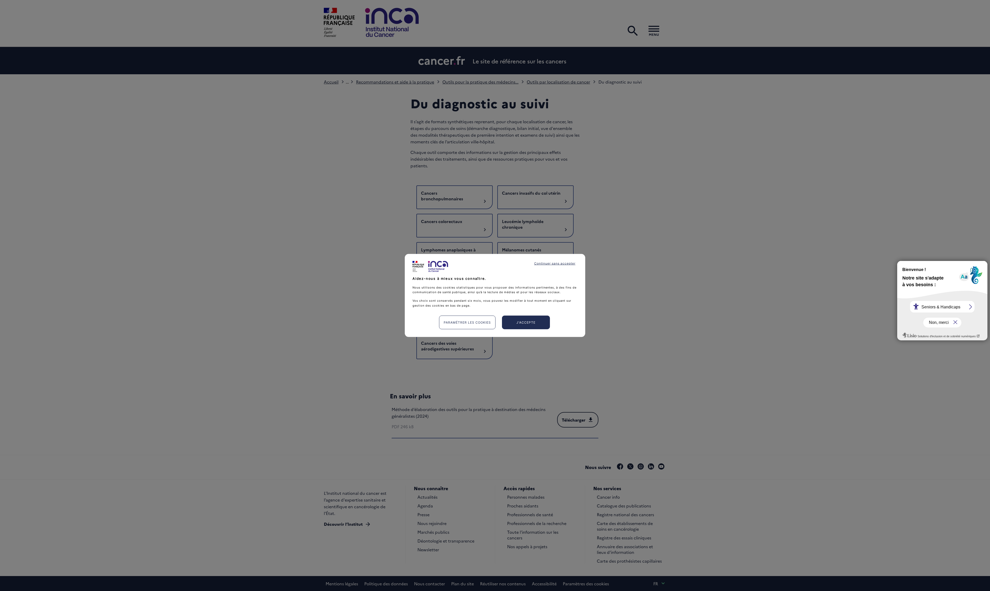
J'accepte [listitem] (525, 322)
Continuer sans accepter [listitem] (554, 263)
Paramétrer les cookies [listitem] (467, 322)
